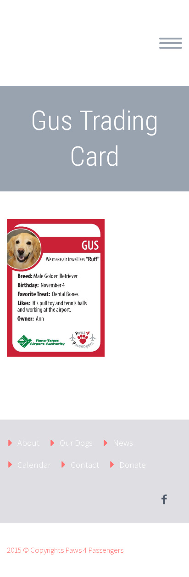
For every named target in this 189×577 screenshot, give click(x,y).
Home (117, 53)
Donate (132, 464)
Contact (85, 464)
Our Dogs (76, 442)
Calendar (33, 464)
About (157, 53)
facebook (164, 499)
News (123, 442)
